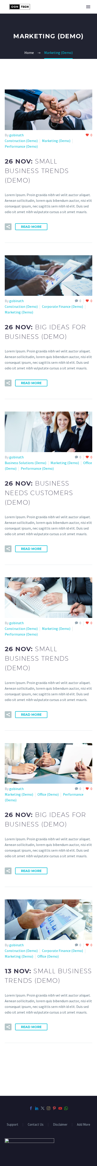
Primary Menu (88, 6)
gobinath (16, 135)
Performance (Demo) (21, 146)
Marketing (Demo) (56, 140)
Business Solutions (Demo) (25, 462)
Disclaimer (60, 1124)
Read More (31, 227)
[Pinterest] (54, 1108)
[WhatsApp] (66, 1108)
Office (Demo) (48, 794)
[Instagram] (48, 1108)
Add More (83, 1124)
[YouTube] (60, 1108)
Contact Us (36, 1124)
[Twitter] (42, 1108)
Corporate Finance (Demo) (62, 306)
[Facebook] (31, 1108)
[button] (8, 226)
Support (12, 1124)
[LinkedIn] (37, 1108)
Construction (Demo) (21, 140)
